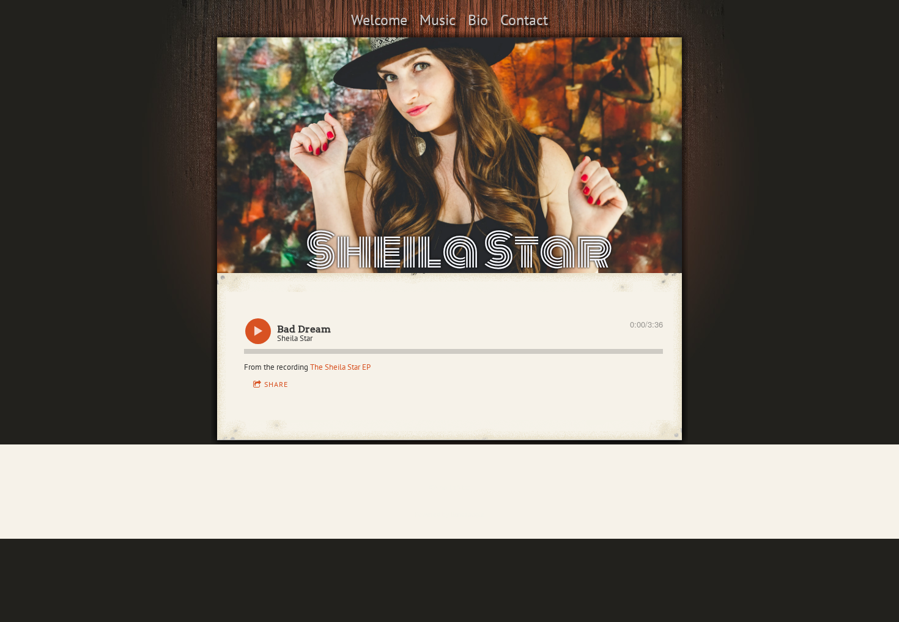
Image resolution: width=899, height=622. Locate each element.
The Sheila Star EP (340, 367)
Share (276, 384)
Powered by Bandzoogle (449, 514)
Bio (478, 19)
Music (438, 19)
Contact (524, 19)
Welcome (379, 19)
